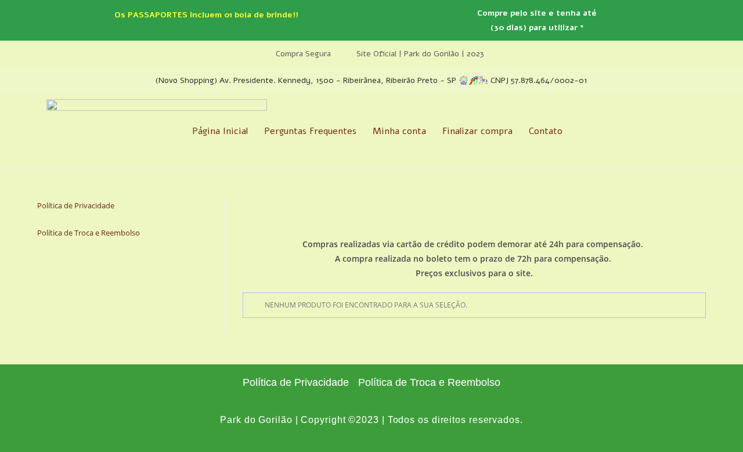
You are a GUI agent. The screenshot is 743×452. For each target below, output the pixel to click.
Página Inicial (220, 131)
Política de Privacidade (75, 205)
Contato (545, 131)
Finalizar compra (477, 131)
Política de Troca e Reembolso (88, 232)
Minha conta (399, 131)
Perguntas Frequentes (310, 131)
